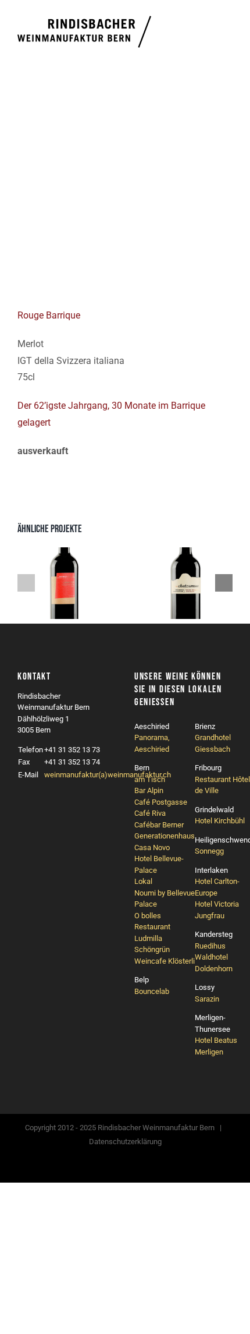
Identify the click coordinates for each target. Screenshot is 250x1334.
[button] (26, 583)
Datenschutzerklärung (125, 1141)
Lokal (143, 881)
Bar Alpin (148, 790)
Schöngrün (152, 949)
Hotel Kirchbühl (220, 820)
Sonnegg (209, 851)
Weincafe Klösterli (164, 961)
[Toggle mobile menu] (228, 30)
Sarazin (207, 999)
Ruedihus (210, 946)
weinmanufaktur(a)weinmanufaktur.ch (107, 774)
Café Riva (150, 813)
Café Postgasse (160, 802)
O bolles (147, 915)
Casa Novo (152, 847)
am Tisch (149, 779)
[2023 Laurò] (64, 552)
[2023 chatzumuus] (186, 552)
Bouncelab (151, 991)
